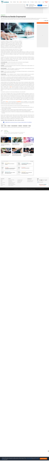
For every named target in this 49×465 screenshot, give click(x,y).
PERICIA (2, 125)
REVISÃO (29, 125)
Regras (1, 183)
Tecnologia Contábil (19, 180)
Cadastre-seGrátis (46, 2)
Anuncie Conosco (3, 184)
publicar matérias (21, 133)
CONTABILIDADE (25, 125)
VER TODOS (31, 161)
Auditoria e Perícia (19, 181)
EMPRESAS (9, 125)
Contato (2, 185)
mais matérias (16, 133)
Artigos (1, 180)
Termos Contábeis (3, 182)
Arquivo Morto (19, 182)
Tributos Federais (10, 181)
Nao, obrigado (45, 5)
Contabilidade (19, 101)
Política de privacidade (27, 189)
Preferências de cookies (32, 189)
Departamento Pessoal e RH (11, 182)
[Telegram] (44, 180)
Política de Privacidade (29, 458)
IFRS (7, 101)
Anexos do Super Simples (30, 180)
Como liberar (40, 5)
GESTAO (5, 125)
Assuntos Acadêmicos (10, 185)
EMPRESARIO (20, 125)
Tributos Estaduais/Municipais (11, 184)
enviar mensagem (11, 133)
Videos (1, 181)
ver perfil (6, 133)
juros (11, 86)
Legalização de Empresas (11, 183)
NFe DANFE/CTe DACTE (30, 181)
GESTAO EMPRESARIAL (14, 125)
